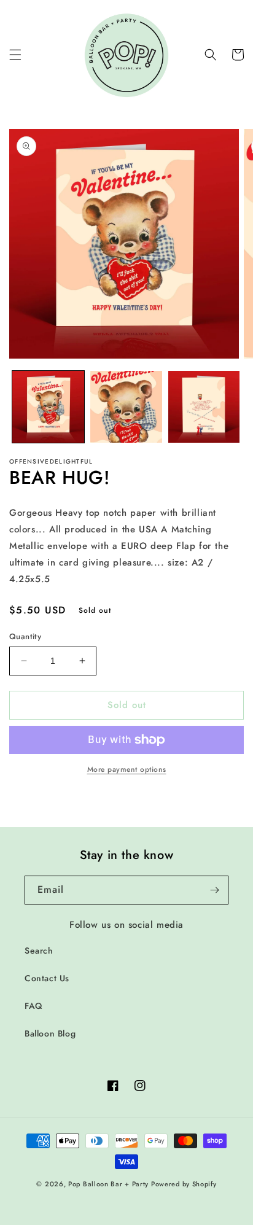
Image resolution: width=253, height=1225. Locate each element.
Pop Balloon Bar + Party (108, 1184)
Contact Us (47, 978)
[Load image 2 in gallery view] (126, 407)
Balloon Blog (50, 1033)
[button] (15, 54)
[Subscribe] (214, 890)
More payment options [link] (126, 769)
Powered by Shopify (184, 1184)
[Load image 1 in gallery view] (48, 407)
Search (39, 950)
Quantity (25, 636)
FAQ (33, 1006)
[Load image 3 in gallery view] (204, 407)
